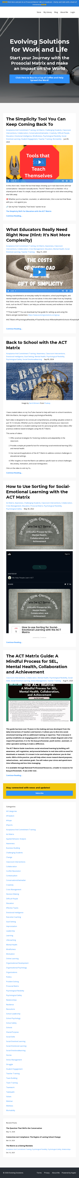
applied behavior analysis (16, 839)
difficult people (63, 133)
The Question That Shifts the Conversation (24, 1128)
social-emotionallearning (32, 359)
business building (13, 848)
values (8, 1096)
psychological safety (14, 359)
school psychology (13, 1018)
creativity (53, 133)
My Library (48, 12)
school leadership (13, 1014)
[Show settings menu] (67, 181)
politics (9, 977)
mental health (58, 249)
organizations (11, 972)
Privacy (47, 1173)
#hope (9, 820)
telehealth (10, 1092)
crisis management (36, 249)
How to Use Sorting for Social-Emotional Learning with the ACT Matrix (38, 492)
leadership (10, 931)
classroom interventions (55, 353)
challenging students (53, 130)
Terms (39, 1173)
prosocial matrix (36, 506)
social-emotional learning (16, 1046)
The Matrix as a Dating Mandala (19, 1146)
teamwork (10, 1087)
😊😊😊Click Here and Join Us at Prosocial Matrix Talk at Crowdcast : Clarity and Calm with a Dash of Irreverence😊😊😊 (39, 3)
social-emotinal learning (20, 681)
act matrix (40, 130)
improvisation (11, 926)
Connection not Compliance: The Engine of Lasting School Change (33, 1137)
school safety (11, 1023)
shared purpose (12, 1032)
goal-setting (29, 356)
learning (9, 935)
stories (9, 1055)
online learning (12, 958)
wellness (9, 1106)
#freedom (10, 816)
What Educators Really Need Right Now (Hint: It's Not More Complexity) (38, 235)
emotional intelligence (23, 136)
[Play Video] (8, 181)
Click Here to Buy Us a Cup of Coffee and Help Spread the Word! (39, 79)
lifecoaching (11, 940)
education (10, 136)
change (9, 857)
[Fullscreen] (71, 181)
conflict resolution (13, 871)
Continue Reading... (14, 216)
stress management (39, 681)
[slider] (37, 181)
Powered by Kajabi (69, 1173)
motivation (10, 954)
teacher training (45, 139)
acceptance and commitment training (21, 130)
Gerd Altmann (34, 403)
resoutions (10, 1009)
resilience (10, 1004)
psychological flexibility (52, 136)
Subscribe (40, 793)
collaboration (22, 133)
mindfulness (37, 136)
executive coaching (13, 917)
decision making (12, 894)
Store (39, 12)
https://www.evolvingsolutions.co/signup (44, 315)
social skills (10, 1037)
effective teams (12, 908)
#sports (9, 825)
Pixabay (47, 403)
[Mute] (63, 181)
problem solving (12, 981)
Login (72, 12)
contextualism (11, 876)
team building (11, 1078)
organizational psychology (16, 968)
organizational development (17, 963)
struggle (9, 1064)
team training (12, 1083)
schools (9, 1027)
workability (57, 139)
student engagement (29, 139)
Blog (56, 12)
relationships (11, 1000)
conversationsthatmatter (39, 133)
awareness (49, 246)
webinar (9, 1101)
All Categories (11, 811)
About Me (64, 12)
